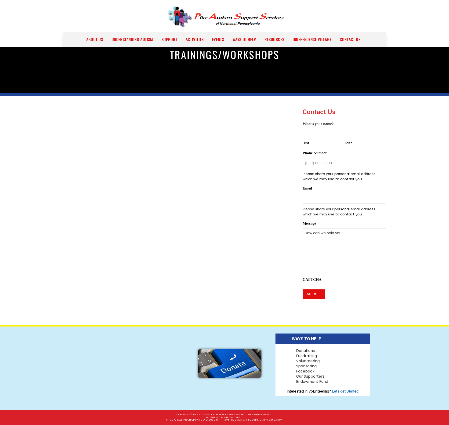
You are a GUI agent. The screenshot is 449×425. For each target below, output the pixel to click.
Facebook (305, 371)
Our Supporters (310, 376)
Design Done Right (231, 417)
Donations (305, 351)
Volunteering (308, 361)
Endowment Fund (312, 381)
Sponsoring (306, 366)
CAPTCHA (312, 279)
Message (309, 223)
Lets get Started (345, 391)
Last (348, 142)
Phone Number (315, 153)
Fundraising (306, 356)
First (306, 142)
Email (307, 188)
